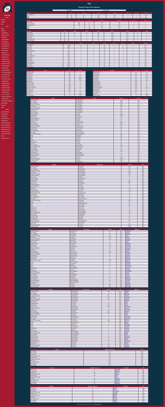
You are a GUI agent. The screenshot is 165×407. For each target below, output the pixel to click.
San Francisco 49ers (6, 89)
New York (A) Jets (5, 76)
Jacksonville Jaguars (6, 61)
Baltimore (128, 232)
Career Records (4, 120)
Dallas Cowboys (5, 48)
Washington (128, 252)
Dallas (116, 375)
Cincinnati (128, 240)
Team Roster (69, 10)
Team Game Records (5, 131)
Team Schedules (4, 103)
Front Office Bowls (5, 138)
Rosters (2, 28)
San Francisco (128, 266)
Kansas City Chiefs (6, 63)
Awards (2, 135)
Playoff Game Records (5, 127)
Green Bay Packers (6, 54)
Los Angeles (128, 246)
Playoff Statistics (4, 113)
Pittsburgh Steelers (5, 85)
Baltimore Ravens (5, 35)
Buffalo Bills (4, 37)
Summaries (3, 30)
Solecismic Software (98, 404)
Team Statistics (4, 116)
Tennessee (128, 257)
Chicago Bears (5, 41)
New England (128, 271)
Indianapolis (128, 243)
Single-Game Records (5, 124)
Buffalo (126, 332)
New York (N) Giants (6, 78)
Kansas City (127, 315)
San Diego (127, 308)
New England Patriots (6, 72)
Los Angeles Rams (5, 65)
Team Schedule (106, 10)
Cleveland (128, 254)
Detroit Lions (4, 52)
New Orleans (127, 306)
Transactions (3, 105)
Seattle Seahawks (5, 92)
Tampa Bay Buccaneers (6, 96)
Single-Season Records (6, 122)
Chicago (127, 274)
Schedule (3, 21)
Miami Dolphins (5, 67)
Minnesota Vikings (5, 70)
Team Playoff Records (5, 133)
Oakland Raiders (5, 81)
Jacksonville (128, 230)
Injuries (2, 107)
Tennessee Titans (5, 98)
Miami (126, 301)
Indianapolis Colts (5, 59)
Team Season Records (5, 129)
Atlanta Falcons (5, 32)
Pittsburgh (128, 277)
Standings (3, 19)
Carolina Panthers (5, 39)
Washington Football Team (7, 100)
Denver (127, 235)
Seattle (127, 241)
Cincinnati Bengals (5, 43)
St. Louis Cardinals (5, 94)
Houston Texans (5, 56)
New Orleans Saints (6, 74)
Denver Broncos (5, 50)
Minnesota (128, 260)
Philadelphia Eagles (6, 83)
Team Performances (5, 118)
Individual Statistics (5, 111)
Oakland (127, 237)
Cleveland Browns (5, 45)
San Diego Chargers (6, 87)
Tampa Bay (127, 294)
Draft (2, 24)
